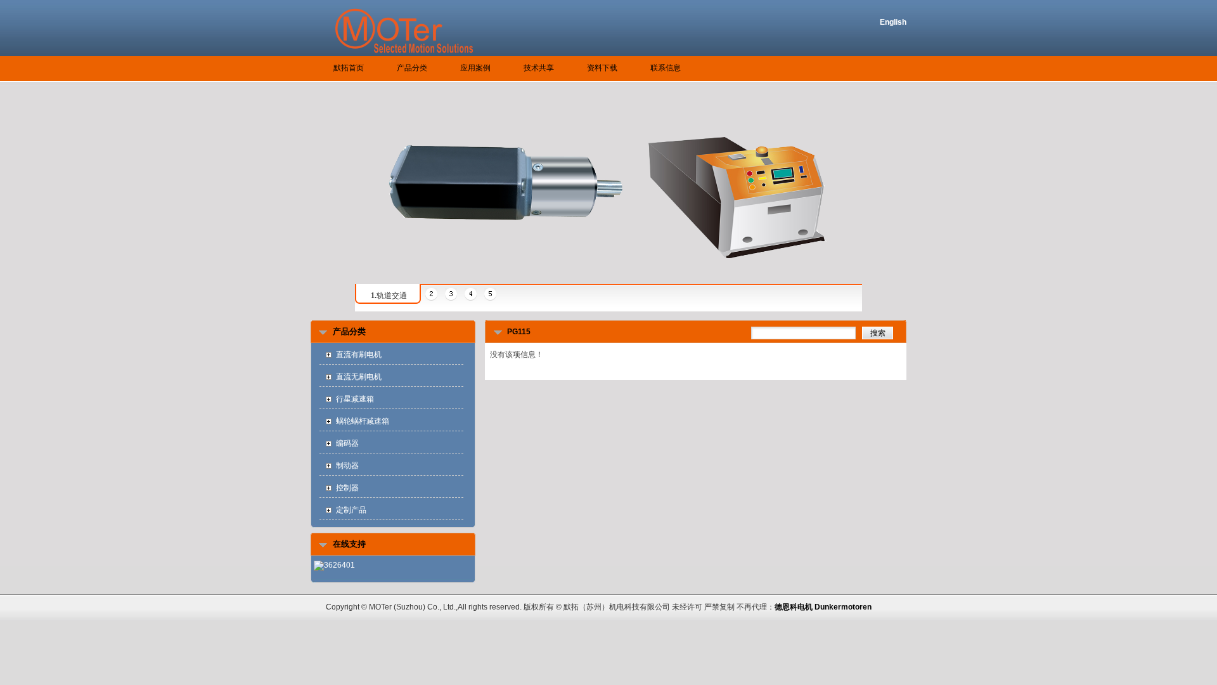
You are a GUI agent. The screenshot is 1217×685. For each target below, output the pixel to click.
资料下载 (602, 67)
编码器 (347, 443)
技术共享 (539, 67)
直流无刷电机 (359, 376)
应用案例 (475, 67)
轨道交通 (389, 295)
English (893, 22)
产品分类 (412, 67)
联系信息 (665, 67)
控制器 (347, 487)
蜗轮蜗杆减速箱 (362, 421)
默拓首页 (348, 67)
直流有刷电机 (359, 354)
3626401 (339, 565)
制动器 (347, 465)
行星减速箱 (355, 399)
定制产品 (351, 510)
